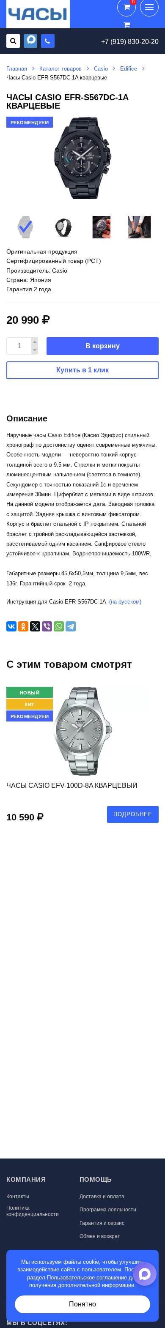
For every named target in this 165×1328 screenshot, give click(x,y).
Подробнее (132, 814)
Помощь (96, 1179)
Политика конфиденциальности (32, 1211)
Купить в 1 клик (82, 370)
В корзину (102, 346)
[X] (35, 626)
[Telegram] (71, 626)
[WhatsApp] (59, 626)
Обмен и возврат (100, 1236)
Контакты (17, 1197)
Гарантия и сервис (102, 1223)
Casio (101, 69)
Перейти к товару (82, 759)
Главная (16, 69)
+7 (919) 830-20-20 (130, 41)
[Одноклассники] (23, 626)
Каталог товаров (60, 69)
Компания (26, 1179)
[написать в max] (30, 41)
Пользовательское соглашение (87, 1277)
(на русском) (125, 601)
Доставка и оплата (102, 1197)
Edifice (128, 69)
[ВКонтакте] (11, 626)
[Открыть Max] (145, 1274)
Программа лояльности (108, 1210)
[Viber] (47, 626)
